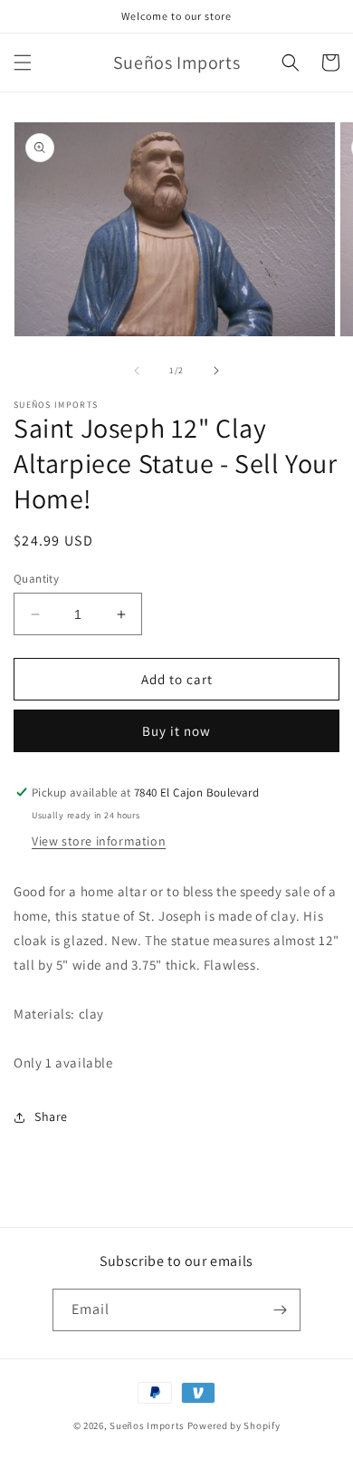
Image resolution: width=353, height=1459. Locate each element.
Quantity (36, 578)
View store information (99, 841)
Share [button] (51, 1116)
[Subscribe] (280, 1310)
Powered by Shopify (234, 1425)
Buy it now (176, 730)
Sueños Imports (147, 1425)
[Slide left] (137, 371)
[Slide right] (216, 371)
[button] (23, 62)
